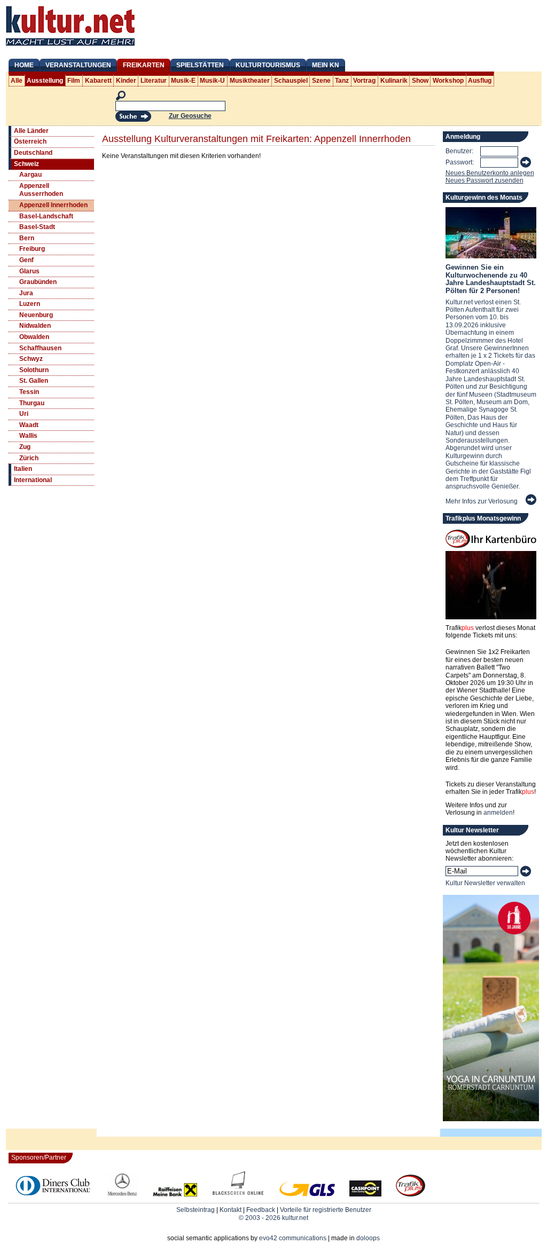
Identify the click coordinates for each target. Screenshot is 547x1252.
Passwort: (460, 162)
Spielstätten (200, 65)
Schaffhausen (40, 348)
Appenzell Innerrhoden (53, 205)
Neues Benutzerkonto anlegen (490, 173)
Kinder (126, 80)
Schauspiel (291, 80)
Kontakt (230, 1210)
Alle (16, 80)
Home (24, 65)
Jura (26, 293)
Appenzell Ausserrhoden (41, 190)
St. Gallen (33, 380)
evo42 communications (292, 1238)
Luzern (29, 304)
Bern (26, 238)
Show (420, 80)
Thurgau (31, 403)
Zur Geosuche (190, 116)
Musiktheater (250, 80)
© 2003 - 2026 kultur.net (273, 1218)
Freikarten (144, 65)
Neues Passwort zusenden (484, 180)
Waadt (28, 425)
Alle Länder (31, 131)
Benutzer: (459, 151)
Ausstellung (45, 80)
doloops (368, 1238)
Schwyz (31, 359)
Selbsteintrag (195, 1210)
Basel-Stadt (37, 227)
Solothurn (34, 370)
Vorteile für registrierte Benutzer (325, 1210)
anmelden (498, 812)
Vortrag (364, 80)
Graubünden (38, 282)
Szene (321, 80)
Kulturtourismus (268, 65)
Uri (23, 414)
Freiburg (32, 249)
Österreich (30, 141)
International (33, 480)
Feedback (260, 1210)
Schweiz (26, 164)
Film (73, 80)
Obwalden (34, 337)
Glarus (29, 271)
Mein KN (325, 65)
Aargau (30, 174)
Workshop (448, 80)
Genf (26, 260)
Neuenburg (36, 315)
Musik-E (183, 80)
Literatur (153, 80)
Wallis (28, 435)
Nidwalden (35, 325)
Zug (24, 447)
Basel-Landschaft (46, 216)
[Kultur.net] (70, 47)
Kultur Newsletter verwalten (485, 883)
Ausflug (479, 80)
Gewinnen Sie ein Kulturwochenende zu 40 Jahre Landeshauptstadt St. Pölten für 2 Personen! (491, 278)
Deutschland (33, 152)
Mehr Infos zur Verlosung (482, 501)
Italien (23, 469)
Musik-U (212, 80)
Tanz (342, 80)
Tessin (29, 392)
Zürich (28, 458)
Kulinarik (394, 80)
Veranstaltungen (78, 65)
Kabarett (98, 80)
